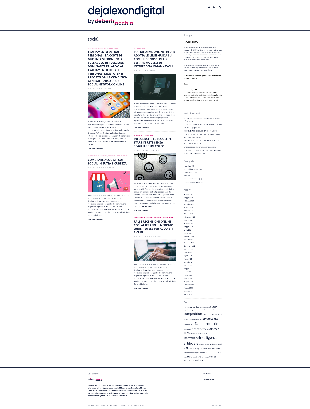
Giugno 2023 (188, 223)
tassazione (196, 357)
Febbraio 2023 (189, 236)
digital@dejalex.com (190, 78)
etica (208, 329)
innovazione (191, 338)
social (219, 352)
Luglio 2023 (188, 220)
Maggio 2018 (188, 288)
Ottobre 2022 (188, 249)
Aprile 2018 (187, 291)
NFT (186, 348)
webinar (199, 360)
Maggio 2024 (188, 198)
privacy (196, 348)
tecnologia (205, 357)
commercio (200, 310)
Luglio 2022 (188, 256)
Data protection (208, 323)
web (193, 361)
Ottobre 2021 (188, 265)
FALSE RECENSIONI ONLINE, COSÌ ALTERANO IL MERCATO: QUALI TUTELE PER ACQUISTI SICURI (154, 227)
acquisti (187, 307)
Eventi (186, 175)
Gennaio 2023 (188, 239)
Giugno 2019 (188, 281)
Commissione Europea (211, 310)
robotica (207, 353)
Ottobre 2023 (188, 214)
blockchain (205, 306)
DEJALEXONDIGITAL (94, 88)
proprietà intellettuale (210, 348)
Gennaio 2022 (188, 262)
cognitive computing (190, 310)
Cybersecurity (114, 48)
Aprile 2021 (187, 272)
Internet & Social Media (143, 135)
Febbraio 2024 (189, 201)
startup (188, 356)
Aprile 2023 (187, 230)
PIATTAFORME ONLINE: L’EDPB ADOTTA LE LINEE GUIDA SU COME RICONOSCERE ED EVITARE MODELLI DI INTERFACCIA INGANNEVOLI (154, 59)
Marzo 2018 (188, 294)
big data (196, 307)
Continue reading (95, 148)
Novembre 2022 (189, 246)
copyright (218, 314)
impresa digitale (203, 333)
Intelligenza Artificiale (191, 179)
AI (191, 306)
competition (193, 313)
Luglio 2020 (188, 278)
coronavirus (187, 319)
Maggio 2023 (188, 227)
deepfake (187, 329)
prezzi (190, 349)
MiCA (212, 343)
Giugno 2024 (188, 194)
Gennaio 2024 (188, 204)
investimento (204, 344)
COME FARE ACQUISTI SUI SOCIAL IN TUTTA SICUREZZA (107, 161)
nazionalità (218, 344)
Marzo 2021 (188, 275)
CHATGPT (213, 307)
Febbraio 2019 (189, 285)
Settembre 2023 (189, 217)
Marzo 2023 (188, 233)
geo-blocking (193, 333)
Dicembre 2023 (189, 207)
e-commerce (199, 329)
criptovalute (197, 318)
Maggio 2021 (188, 269)
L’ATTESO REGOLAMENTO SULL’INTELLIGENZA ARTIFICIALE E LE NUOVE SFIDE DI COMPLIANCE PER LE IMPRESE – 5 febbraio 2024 (202, 150)
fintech (214, 329)
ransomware (189, 353)
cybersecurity (189, 324)
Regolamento (199, 353)
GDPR (186, 333)
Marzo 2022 (188, 259)
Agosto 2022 (188, 252)
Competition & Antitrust (98, 48)
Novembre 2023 (189, 210)
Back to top (216, 405)
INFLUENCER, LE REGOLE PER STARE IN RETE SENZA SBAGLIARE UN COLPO (153, 142)
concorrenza (208, 314)
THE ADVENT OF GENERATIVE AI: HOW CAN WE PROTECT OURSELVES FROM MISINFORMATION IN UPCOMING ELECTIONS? (202, 134)
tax (200, 357)
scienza (213, 353)
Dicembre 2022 (189, 243)
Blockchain (187, 166)
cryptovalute (210, 318)
